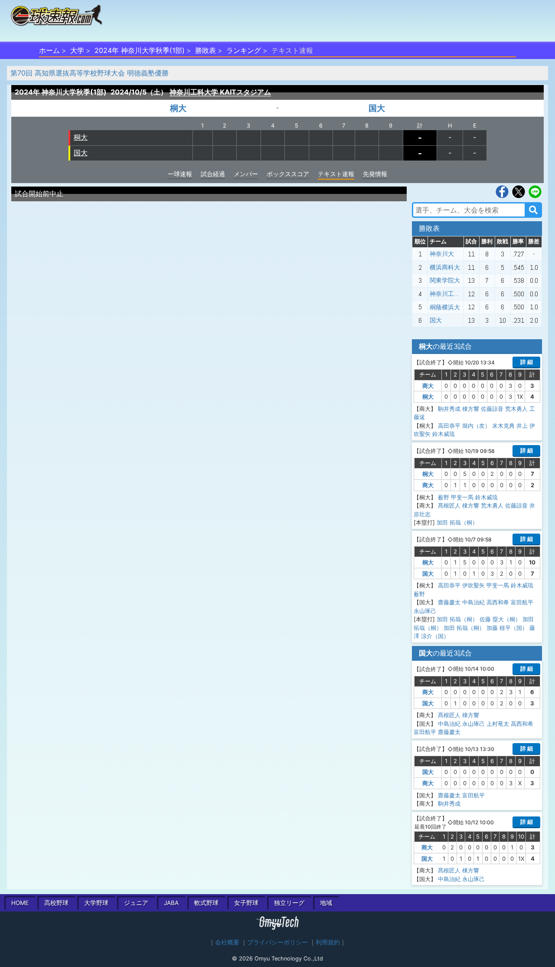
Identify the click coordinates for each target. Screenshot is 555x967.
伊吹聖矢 (473, 585)
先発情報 (375, 173)
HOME (20, 902)
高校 (56, 902)
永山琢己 (425, 610)
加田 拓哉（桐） (457, 522)
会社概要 (227, 942)
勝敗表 (205, 50)
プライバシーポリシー (277, 942)
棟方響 (470, 408)
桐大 (178, 108)
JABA (171, 902)
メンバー (246, 173)
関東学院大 (445, 280)
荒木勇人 (516, 408)
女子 (246, 902)
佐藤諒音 (492, 408)
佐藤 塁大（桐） (500, 619)
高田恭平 (449, 425)
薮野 (443, 497)
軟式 (206, 902)
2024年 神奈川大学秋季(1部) (140, 50)
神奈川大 (442, 254)
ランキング (243, 50)
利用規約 (328, 942)
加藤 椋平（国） (507, 627)
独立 (289, 902)
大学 (77, 50)
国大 (377, 108)
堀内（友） (476, 425)
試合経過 (213, 173)
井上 (522, 425)
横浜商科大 (445, 267)
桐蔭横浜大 (445, 307)
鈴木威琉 (443, 433)
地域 (326, 902)
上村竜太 (497, 723)
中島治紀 (473, 602)
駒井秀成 (449, 408)
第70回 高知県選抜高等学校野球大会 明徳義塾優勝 (89, 73)
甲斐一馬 (462, 497)
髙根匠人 (449, 505)
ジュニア (136, 902)
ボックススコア (288, 173)
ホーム (49, 50)
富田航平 (522, 602)
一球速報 (180, 173)
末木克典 (503, 425)
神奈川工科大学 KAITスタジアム (220, 92)
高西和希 (497, 602)
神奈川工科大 (448, 294)
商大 (428, 385)
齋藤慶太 (449, 602)
